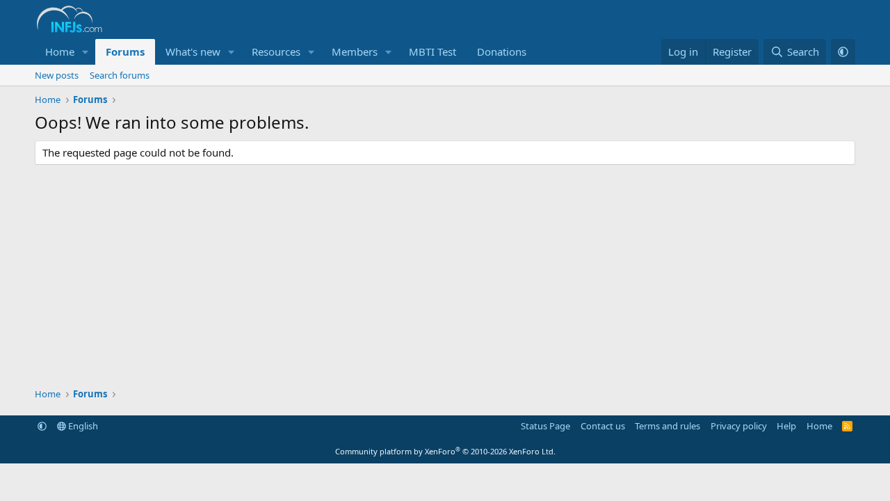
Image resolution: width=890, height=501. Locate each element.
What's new (192, 51)
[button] (85, 52)
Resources (276, 51)
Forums (125, 51)
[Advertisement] (445, 276)
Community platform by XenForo (445, 451)
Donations (501, 51)
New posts (57, 75)
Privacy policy (739, 426)
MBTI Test (432, 51)
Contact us (603, 426)
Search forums (119, 75)
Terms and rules (667, 426)
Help (786, 426)
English (82, 426)
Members (355, 51)
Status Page (545, 426)
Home (59, 51)
